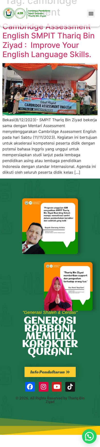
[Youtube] (57, 387)
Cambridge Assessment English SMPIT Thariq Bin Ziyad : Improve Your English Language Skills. (48, 40)
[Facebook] (30, 387)
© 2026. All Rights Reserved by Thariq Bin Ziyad (50, 400)
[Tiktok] (70, 387)
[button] (91, 13)
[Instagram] (43, 387)
